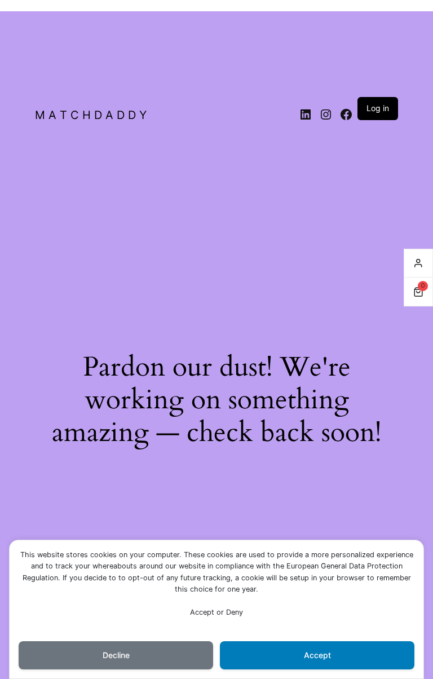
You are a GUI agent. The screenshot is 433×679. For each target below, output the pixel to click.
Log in (377, 108)
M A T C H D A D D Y (91, 115)
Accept (317, 655)
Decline (116, 655)
